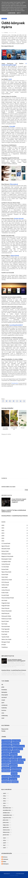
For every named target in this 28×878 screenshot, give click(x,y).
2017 (4, 845)
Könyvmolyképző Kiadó (7, 597)
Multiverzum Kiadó (6, 618)
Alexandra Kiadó (5, 548)
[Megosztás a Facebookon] (3, 401)
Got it (19, 13)
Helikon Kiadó (5, 584)
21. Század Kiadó (5, 543)
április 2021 (6, 827)
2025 (2, 538)
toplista (4, 18)
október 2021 (6, 812)
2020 (2, 525)
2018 (4, 842)
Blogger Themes (14, 875)
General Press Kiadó (6, 579)
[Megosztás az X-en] (6, 401)
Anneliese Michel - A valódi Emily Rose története (13, 670)
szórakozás (4, 705)
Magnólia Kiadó (5, 603)
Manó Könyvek (5, 608)
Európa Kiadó (4, 569)
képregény (4, 692)
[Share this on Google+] (10, 401)
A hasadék (12, 126)
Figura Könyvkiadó (6, 572)
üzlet (2, 718)
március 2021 (6, 829)
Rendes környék (19, 218)
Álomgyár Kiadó (5, 642)
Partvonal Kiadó (5, 626)
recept (3, 700)
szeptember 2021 (7, 815)
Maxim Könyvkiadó (6, 611)
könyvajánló (4, 694)
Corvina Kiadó (5, 566)
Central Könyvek (5, 564)
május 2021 (6, 825)
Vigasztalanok (15, 255)
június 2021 (6, 822)
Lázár (10, 79)
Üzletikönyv (4, 647)
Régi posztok (4, 729)
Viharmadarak (14, 184)
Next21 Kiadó (5, 621)
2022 (2, 530)
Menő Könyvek (5, 613)
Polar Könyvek (5, 631)
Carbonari (5, 859)
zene (2, 713)
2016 (4, 847)
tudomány (4, 707)
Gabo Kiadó (4, 577)
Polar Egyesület (5, 629)
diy (2, 684)
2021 (2, 528)
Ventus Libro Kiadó (6, 639)
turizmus (3, 710)
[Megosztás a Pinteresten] (24, 401)
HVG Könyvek (5, 582)
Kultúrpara (6, 863)
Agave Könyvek (5, 546)
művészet (4, 697)
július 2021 (5, 820)
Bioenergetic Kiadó (6, 559)
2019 (4, 840)
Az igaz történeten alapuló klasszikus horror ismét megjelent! (16, 660)
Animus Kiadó (5, 551)
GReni (4, 861)
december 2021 (7, 807)
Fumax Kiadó (4, 574)
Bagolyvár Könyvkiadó (7, 556)
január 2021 (6, 834)
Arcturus (6, 32)
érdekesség (4, 715)
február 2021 (6, 832)
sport (2, 702)
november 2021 (7, 810)
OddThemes (13, 873)
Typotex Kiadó (5, 636)
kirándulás (4, 689)
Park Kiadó (4, 624)
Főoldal (3, 731)
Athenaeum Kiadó (6, 553)
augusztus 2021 (7, 817)
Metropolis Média (6, 616)
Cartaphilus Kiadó (6, 561)
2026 (2, 540)
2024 (2, 535)
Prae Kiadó (4, 634)
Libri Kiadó (4, 600)
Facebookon (15, 383)
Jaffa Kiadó (4, 587)
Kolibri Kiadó (4, 592)
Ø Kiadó (3, 644)
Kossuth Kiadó (5, 595)
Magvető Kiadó (5, 605)
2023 (2, 533)
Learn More (11, 13)
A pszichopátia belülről (16, 325)
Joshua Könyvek (5, 590)
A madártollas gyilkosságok (14, 64)
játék (2, 687)
